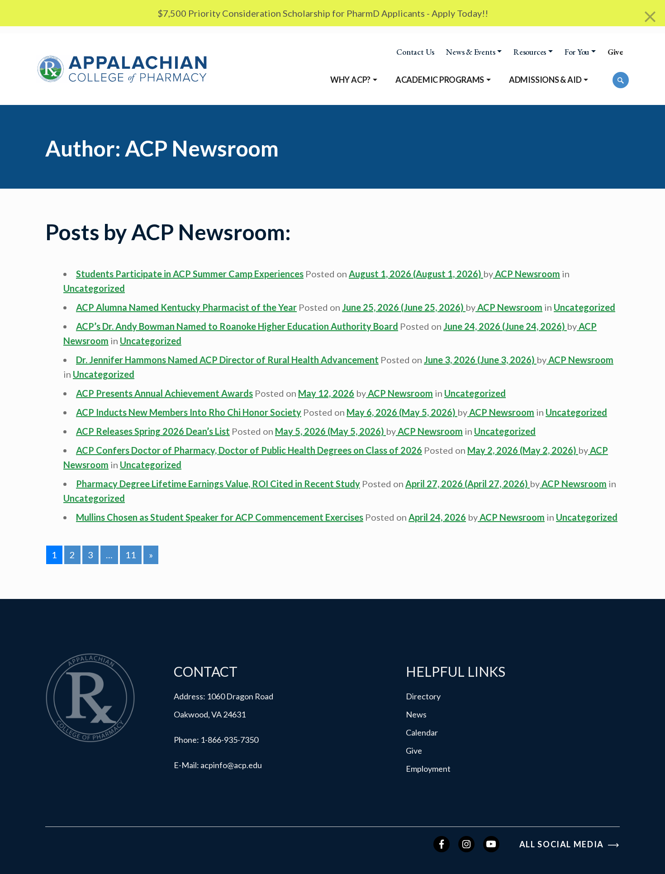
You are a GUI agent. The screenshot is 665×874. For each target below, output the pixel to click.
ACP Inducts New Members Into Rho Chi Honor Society (188, 412)
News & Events (470, 52)
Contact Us (415, 52)
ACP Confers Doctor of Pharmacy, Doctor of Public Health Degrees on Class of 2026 (249, 450)
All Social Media (562, 844)
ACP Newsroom (526, 273)
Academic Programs (439, 80)
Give (615, 52)
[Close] (650, 16)
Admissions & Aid (545, 80)
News (416, 714)
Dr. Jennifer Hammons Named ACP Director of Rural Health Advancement (227, 359)
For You (577, 52)
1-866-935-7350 (229, 740)
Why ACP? (350, 80)
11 (130, 554)
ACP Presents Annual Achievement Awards (164, 393)
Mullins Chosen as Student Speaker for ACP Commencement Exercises (219, 517)
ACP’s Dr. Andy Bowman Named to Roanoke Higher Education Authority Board (237, 326)
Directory (423, 696)
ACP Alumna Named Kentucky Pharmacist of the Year (186, 307)
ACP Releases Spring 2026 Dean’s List (153, 431)
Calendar (422, 732)
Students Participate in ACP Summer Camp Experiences (190, 273)
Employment (428, 769)
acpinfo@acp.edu (231, 765)
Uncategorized (94, 288)
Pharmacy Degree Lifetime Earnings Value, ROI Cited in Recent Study (218, 483)
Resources (529, 52)
